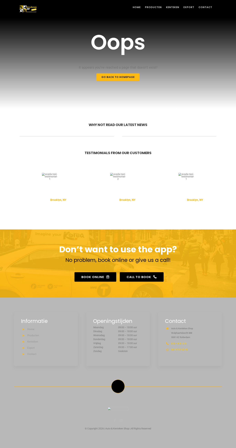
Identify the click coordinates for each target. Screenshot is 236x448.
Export (31, 347)
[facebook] (115, 420)
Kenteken (32, 341)
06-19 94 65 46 (179, 349)
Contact (31, 354)
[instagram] (121, 420)
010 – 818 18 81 (179, 343)
